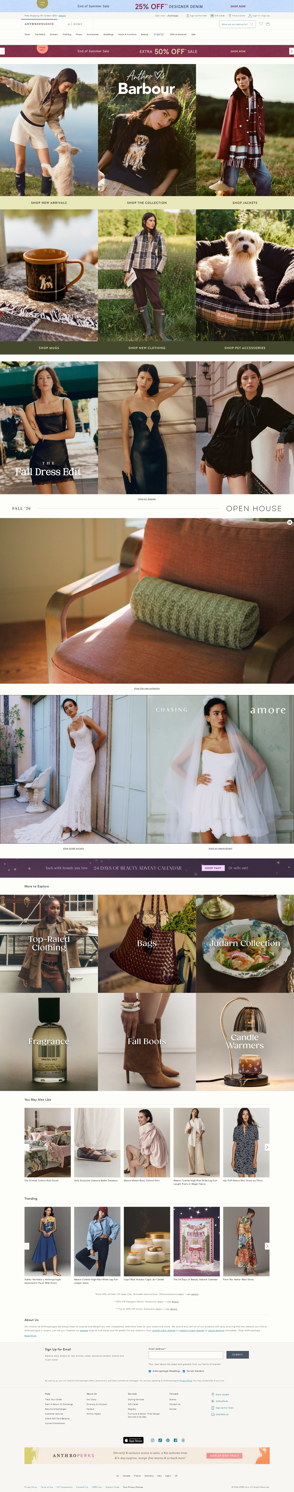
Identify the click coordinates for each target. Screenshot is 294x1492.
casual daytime (216, 1330)
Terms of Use (47, 1487)
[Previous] (3, 51)
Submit (237, 1354)
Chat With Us (222, 1414)
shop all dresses (147, 499)
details (62, 15)
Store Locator (222, 1394)
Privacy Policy (186, 1381)
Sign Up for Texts (224, 1408)
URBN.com (97, 1487)
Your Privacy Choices (133, 1487)
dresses (84, 1330)
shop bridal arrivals (73, 848)
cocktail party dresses (164, 1330)
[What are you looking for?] (252, 24)
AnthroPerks (222, 1401)
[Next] (291, 51)
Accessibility (82, 1487)
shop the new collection (147, 688)
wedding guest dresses (191, 1330)
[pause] (289, 522)
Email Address (157, 1349)
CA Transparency (64, 1487)
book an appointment (220, 848)
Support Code (112, 1487)
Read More (30, 1335)
